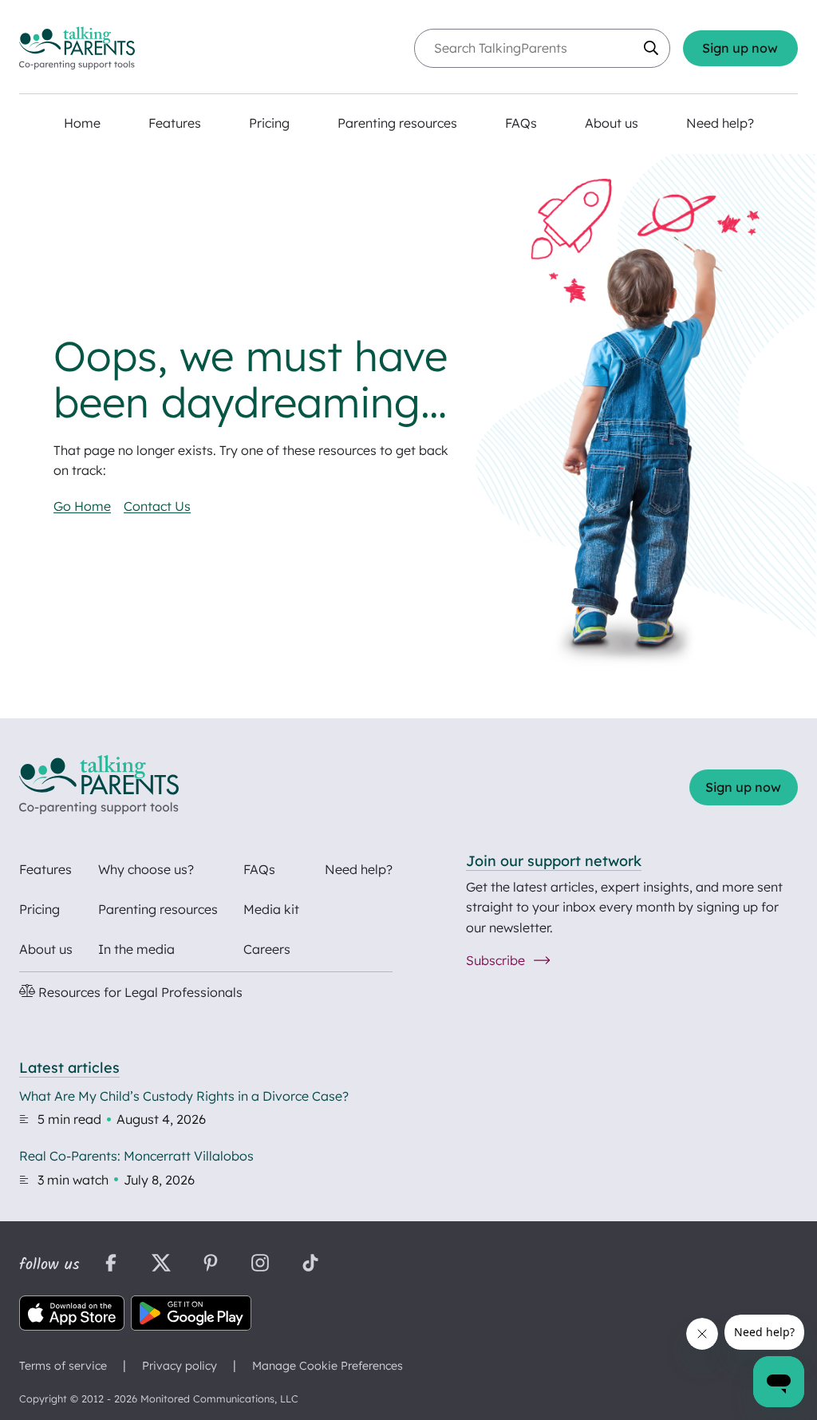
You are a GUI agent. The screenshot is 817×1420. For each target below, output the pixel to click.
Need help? (359, 869)
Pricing (39, 909)
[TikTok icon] (310, 1265)
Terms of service (63, 1366)
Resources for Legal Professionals (139, 992)
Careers (266, 949)
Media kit (271, 909)
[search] (651, 48)
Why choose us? (146, 869)
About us (46, 949)
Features (45, 869)
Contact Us (157, 506)
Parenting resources (158, 909)
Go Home (82, 506)
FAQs (259, 869)
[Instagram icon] (260, 1265)
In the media (136, 949)
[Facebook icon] (111, 1265)
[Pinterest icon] (210, 1265)
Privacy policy (179, 1366)
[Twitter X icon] (160, 1265)
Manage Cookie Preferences (327, 1366)
